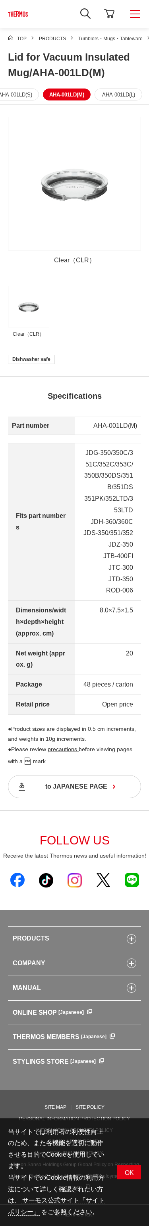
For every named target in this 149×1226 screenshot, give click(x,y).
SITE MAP (55, 1107)
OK (129, 1172)
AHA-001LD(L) (118, 95)
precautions (63, 749)
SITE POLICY (89, 1107)
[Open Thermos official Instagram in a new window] (75, 880)
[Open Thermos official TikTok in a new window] (46, 880)
